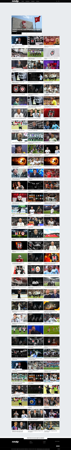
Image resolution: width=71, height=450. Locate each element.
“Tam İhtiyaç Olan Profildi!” (49, 394)
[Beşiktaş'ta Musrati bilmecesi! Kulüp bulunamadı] (51, 401)
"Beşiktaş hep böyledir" (48, 82)
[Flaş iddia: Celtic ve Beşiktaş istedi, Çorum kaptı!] (51, 425)
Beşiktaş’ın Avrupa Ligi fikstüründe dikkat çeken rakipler (50, 312)
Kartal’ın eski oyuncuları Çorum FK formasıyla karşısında (34, 70)
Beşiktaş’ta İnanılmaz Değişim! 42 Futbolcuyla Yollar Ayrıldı (34, 419)
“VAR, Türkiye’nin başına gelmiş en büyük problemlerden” (34, 107)
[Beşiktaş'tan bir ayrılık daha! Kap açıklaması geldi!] (19, 161)
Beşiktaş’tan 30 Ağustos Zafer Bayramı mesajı (19, 287)
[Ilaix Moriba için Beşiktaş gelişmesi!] (51, 124)
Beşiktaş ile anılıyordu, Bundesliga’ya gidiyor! (35, 263)
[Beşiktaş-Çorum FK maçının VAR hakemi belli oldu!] (19, 76)
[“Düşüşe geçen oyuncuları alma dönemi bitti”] (51, 88)
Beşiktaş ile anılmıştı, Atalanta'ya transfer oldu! (18, 359)
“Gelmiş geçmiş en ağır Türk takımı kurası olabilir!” (34, 383)
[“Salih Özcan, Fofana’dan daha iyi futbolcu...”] (35, 209)
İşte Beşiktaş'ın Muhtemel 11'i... (33, 82)
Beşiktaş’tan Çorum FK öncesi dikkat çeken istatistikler (35, 58)
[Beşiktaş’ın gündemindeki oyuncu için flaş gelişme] (35, 245)
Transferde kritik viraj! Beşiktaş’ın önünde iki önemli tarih (18, 263)
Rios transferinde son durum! (49, 142)
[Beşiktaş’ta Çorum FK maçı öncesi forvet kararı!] (19, 305)
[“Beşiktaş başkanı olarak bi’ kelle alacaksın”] (19, 64)
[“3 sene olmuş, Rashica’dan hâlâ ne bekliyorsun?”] (35, 161)
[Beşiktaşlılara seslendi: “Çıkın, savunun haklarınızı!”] (35, 173)
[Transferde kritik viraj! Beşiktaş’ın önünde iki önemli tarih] (19, 257)
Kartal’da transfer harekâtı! (49, 299)
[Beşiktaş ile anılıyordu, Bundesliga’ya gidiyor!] (35, 257)
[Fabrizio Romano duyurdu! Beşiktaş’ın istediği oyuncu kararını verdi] (51, 257)
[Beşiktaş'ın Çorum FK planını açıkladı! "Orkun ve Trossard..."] (35, 389)
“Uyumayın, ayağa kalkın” (33, 130)
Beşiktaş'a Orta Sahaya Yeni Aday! (18, 346)
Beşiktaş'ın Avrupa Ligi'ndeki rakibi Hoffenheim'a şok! (50, 371)
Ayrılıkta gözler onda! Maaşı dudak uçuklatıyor (50, 155)
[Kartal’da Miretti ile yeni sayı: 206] (19, 269)
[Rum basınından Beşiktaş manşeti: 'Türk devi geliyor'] (35, 425)
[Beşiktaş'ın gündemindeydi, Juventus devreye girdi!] (35, 341)
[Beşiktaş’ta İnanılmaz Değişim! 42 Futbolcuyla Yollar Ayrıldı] (35, 413)
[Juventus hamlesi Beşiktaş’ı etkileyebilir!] (35, 88)
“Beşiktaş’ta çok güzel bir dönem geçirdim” (50, 119)
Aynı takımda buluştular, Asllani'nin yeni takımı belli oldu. (18, 395)
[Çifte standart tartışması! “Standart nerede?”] (51, 185)
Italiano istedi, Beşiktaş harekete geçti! (51, 250)
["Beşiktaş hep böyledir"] (51, 76)
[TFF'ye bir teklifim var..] (35, 329)
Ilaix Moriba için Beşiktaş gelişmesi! (50, 130)
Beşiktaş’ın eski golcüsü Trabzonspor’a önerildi (51, 58)
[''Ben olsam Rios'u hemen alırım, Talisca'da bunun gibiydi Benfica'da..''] (51, 173)
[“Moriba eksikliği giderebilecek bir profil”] (51, 269)
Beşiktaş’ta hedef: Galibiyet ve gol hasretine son (34, 143)
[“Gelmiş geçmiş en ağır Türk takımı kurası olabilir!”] (35, 377)
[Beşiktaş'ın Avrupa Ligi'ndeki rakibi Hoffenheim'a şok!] (51, 365)
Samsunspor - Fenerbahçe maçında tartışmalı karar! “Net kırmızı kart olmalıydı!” (35, 155)
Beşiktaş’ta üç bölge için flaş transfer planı (35, 324)
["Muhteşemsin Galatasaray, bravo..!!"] (51, 329)
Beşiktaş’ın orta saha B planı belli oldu (19, 118)
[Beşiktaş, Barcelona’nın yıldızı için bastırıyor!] (19, 245)
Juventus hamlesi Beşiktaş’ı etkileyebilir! (33, 94)
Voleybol (32, 1)
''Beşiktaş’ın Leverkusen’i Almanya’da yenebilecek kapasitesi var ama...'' (51, 203)
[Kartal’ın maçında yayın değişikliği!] (19, 88)
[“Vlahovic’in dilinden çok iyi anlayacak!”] (35, 365)
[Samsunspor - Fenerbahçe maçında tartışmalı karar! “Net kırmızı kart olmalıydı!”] (35, 149)
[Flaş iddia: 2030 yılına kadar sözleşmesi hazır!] (35, 40)
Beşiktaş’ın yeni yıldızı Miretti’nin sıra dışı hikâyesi (18, 324)
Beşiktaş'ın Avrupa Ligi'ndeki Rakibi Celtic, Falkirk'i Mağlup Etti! (18, 383)
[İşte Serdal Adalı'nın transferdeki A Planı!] (19, 40)
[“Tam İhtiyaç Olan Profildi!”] (51, 389)
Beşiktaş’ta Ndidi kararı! (48, 323)
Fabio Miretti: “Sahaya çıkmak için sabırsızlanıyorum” (18, 203)
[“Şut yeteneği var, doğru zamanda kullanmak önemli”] (51, 100)
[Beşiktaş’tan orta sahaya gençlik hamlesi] (35, 185)
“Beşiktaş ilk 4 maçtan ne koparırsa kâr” (34, 203)
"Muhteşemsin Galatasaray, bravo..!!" (51, 335)
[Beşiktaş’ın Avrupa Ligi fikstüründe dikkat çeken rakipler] (51, 305)
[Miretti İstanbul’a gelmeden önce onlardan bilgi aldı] (19, 124)
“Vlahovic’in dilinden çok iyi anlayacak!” (33, 371)
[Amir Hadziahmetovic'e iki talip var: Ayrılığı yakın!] (35, 221)
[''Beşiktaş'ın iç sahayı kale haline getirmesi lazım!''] (51, 209)
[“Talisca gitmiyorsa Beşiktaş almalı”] (51, 281)
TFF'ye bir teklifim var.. (32, 335)
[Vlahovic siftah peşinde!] (51, 221)
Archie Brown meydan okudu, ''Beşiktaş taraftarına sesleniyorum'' (19, 155)
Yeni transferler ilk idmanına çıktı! (18, 406)
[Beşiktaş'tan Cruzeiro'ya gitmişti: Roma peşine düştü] (51, 413)
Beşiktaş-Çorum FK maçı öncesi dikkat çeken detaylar (35, 299)
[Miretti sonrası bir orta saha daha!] (35, 112)
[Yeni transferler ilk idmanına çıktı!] (19, 401)
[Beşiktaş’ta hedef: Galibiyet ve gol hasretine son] (35, 137)
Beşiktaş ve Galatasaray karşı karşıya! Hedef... (35, 275)
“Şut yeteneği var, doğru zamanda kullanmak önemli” (50, 107)
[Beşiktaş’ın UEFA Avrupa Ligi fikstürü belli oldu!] (51, 341)
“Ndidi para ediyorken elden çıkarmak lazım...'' (19, 215)
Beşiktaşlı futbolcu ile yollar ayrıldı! (50, 166)
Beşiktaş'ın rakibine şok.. (48, 382)
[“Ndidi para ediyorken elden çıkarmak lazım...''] (19, 209)
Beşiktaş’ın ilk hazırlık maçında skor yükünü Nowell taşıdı (18, 299)
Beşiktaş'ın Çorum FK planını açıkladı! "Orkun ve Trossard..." (35, 395)
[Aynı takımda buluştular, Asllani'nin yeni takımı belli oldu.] (19, 389)
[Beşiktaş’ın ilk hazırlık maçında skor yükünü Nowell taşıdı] (19, 293)
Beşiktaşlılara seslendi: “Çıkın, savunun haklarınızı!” (35, 179)
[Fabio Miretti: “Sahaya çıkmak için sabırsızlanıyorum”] (19, 197)
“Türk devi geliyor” (15, 335)
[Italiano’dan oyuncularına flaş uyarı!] (19, 137)
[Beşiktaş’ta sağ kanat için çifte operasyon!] (35, 305)
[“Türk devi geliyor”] (19, 329)
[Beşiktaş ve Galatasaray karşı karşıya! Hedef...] (35, 269)
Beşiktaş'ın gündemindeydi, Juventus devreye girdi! (35, 347)
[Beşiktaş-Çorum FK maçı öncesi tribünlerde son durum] (19, 52)
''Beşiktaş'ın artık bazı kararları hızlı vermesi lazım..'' (18, 371)
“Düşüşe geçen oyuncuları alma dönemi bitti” (50, 94)
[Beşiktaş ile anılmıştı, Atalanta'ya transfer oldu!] (19, 353)
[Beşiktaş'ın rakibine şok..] (51, 377)
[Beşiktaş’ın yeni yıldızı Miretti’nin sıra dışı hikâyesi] (19, 317)
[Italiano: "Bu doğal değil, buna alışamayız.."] (51, 40)
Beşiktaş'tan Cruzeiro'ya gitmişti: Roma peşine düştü (51, 419)
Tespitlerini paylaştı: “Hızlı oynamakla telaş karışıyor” (19, 227)
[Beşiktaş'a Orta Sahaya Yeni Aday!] (19, 341)
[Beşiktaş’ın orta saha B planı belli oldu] (19, 112)
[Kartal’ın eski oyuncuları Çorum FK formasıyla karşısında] (35, 64)
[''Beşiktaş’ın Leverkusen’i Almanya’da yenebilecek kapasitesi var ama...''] (51, 197)
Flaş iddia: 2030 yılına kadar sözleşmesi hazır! (35, 46)
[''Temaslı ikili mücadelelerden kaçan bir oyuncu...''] (19, 185)
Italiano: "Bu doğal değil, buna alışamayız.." (49, 46)
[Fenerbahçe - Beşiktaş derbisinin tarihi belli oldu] (35, 401)
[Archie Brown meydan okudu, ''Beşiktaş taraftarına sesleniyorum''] (19, 149)
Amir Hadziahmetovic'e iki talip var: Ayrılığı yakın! (34, 227)
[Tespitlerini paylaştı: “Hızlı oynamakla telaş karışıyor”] (19, 221)
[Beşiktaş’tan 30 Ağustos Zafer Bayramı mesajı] (19, 281)
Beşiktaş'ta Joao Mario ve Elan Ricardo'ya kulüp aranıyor (17, 419)
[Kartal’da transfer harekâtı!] (51, 293)
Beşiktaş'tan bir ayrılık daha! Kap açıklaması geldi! (18, 167)
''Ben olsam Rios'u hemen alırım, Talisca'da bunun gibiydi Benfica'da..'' (51, 179)
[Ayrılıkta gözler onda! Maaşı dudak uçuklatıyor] (51, 149)
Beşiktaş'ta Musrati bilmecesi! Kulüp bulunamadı (51, 407)
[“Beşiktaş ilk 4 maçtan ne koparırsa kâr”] (35, 197)
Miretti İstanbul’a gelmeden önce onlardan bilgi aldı (18, 131)
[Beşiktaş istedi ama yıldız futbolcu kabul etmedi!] (35, 281)
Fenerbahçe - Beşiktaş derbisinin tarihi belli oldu (35, 407)
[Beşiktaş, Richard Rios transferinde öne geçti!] (19, 100)
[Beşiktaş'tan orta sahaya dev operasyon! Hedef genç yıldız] (19, 425)
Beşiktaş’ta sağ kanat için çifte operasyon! (34, 312)
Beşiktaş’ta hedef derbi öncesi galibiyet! (17, 239)
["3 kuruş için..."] (51, 64)
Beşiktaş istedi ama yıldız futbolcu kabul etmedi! (34, 287)
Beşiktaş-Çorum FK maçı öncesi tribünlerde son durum (18, 58)
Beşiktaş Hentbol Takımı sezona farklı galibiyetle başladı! (35, 359)
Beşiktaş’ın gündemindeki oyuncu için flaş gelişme (35, 251)
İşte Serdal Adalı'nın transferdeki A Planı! (18, 46)
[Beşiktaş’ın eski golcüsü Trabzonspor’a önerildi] (51, 52)
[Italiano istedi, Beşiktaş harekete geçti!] (51, 245)
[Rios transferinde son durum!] (51, 137)
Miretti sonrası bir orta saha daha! (34, 118)
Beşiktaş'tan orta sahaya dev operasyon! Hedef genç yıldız (17, 431)
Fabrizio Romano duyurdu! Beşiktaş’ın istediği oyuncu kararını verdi (51, 263)
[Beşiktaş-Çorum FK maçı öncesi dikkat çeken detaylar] (35, 293)
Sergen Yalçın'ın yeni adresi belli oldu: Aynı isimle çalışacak (19, 179)
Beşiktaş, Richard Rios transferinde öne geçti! (19, 107)
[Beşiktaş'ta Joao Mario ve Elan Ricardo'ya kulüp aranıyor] (19, 413)
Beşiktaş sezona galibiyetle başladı (50, 358)
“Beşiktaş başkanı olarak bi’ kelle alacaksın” (18, 70)
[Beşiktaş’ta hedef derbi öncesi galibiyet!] (19, 233)
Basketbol (27, 1)
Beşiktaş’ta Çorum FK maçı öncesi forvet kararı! (18, 312)
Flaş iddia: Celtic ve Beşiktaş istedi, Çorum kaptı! (50, 431)
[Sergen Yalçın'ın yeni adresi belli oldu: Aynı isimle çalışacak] (19, 173)
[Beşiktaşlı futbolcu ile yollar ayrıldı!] (51, 161)
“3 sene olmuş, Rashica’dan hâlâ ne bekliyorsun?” (34, 167)
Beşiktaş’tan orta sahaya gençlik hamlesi (34, 191)
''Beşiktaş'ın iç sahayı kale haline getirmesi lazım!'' (50, 215)
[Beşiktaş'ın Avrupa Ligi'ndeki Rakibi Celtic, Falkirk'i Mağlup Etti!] (19, 377)
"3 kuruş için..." (46, 70)
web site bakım (57, 441)
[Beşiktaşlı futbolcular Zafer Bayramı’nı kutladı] (51, 233)
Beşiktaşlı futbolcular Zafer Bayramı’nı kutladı (51, 239)
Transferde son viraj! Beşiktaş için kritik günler (35, 239)
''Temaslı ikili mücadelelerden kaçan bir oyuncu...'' (19, 191)
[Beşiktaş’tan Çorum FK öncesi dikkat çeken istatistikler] (35, 52)
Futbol (23, 1)
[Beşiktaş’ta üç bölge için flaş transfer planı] (35, 317)
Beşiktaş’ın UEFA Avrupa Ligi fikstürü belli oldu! (50, 347)
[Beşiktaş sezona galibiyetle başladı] (51, 353)
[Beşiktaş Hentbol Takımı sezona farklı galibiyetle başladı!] (35, 353)
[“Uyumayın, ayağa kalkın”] (35, 124)
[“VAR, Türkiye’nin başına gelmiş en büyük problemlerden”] (35, 100)
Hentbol (37, 1)
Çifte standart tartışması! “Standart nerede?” (50, 191)
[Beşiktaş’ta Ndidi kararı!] (51, 317)
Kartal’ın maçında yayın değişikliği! (18, 94)
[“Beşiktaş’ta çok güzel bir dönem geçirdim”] (51, 112)
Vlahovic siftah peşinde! (48, 226)
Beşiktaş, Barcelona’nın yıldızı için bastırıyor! (18, 251)
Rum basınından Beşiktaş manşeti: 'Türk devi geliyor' (35, 431)
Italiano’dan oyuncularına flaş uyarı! (19, 142)
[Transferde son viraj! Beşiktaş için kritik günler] (35, 233)
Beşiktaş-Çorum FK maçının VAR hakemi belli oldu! (18, 82)
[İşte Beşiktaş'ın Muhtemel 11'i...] (35, 76)
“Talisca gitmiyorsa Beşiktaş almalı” (51, 287)
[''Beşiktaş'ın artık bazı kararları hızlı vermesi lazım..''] (19, 365)
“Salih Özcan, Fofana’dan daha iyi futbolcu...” (34, 215)
